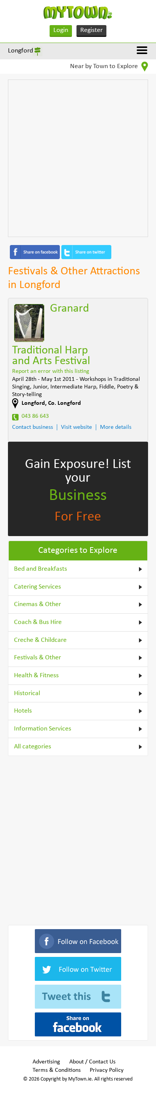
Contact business (32, 427)
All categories (32, 746)
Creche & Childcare (40, 640)
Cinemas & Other (37, 604)
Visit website (76, 427)
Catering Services (37, 586)
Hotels (23, 711)
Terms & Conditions (57, 1070)
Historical (27, 693)
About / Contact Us (92, 1062)
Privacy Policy (106, 1070)
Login (60, 30)
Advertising (46, 1062)
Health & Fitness (36, 675)
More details (115, 427)
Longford (20, 50)
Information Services (42, 728)
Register (91, 30)
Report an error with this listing (50, 371)
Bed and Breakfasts (40, 569)
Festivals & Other (37, 657)
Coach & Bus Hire (38, 622)
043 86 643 (35, 416)
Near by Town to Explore (104, 66)
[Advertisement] (78, 158)
